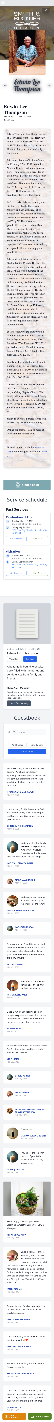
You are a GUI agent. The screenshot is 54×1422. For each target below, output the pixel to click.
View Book (14, 659)
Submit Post (27, 751)
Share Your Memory (18, 703)
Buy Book (30, 659)
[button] (27, 1199)
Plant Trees (37, 538)
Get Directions (16, 538)
